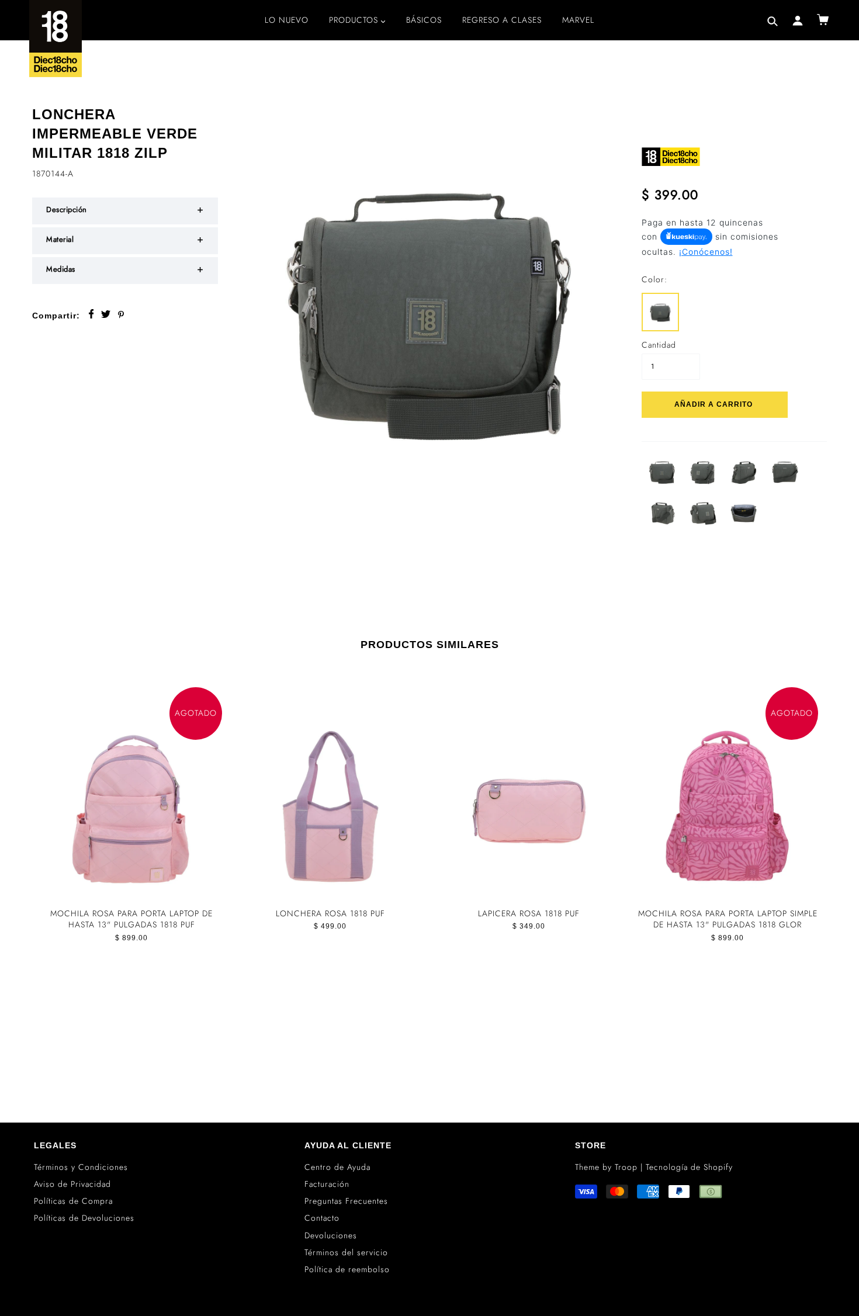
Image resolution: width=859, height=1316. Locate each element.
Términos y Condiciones (81, 1167)
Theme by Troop (606, 1167)
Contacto (322, 1218)
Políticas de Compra (73, 1201)
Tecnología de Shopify (689, 1167)
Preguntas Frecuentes (346, 1201)
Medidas (60, 269)
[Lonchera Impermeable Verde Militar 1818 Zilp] (660, 310)
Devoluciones (330, 1235)
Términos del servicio (346, 1252)
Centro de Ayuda (337, 1167)
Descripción (66, 209)
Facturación (326, 1184)
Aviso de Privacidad (72, 1184)
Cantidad (659, 345)
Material (60, 239)
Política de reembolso (347, 1269)
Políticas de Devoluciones (84, 1218)
